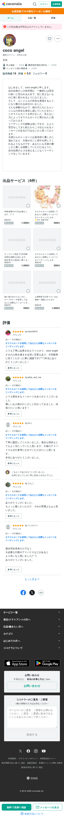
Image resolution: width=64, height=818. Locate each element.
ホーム (11, 17)
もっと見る (31, 579)
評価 (53, 17)
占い (7, 339)
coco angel (13, 50)
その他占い (17, 339)
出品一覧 (32, 17)
